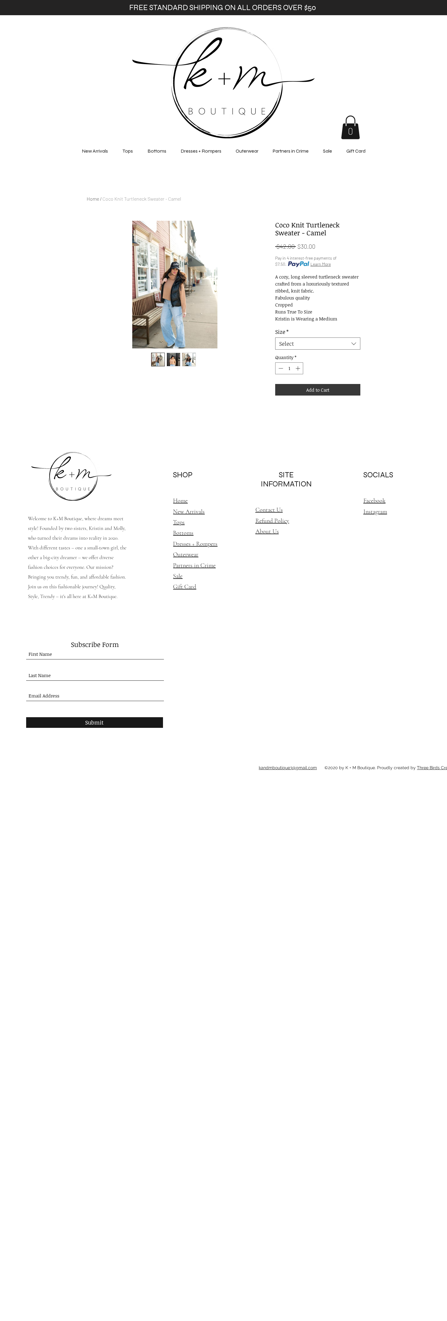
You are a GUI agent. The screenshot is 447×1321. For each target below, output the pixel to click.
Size (282, 331)
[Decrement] (280, 368)
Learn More (320, 264)
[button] (350, 127)
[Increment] (298, 368)
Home (93, 199)
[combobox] (317, 343)
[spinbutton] (289, 368)
